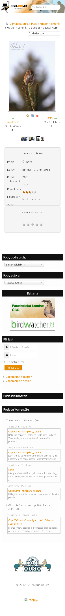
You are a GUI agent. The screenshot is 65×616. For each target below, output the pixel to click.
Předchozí (13, 122)
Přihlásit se (13, 367)
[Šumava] (32, 110)
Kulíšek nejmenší (50, 23)
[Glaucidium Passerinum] (42, 138)
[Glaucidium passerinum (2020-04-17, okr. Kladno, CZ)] (32, 138)
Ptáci (34, 23)
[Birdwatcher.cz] (32, 324)
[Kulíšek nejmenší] (24, 138)
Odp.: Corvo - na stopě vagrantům (24, 431)
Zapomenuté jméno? (19, 376)
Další (50, 118)
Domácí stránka (19, 23)
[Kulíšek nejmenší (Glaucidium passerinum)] (38, 138)
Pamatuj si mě (16, 362)
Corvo (11, 469)
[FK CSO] (32, 308)
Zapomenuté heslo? (18, 381)
